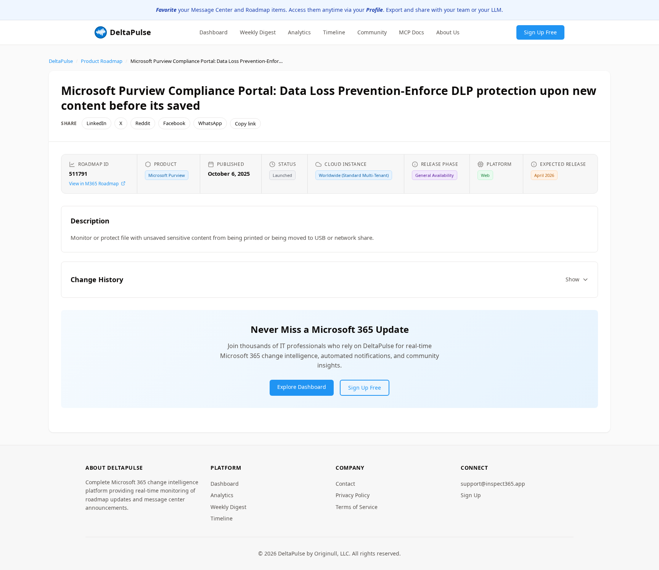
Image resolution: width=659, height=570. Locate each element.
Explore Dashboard (301, 386)
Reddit (142, 123)
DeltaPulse (61, 61)
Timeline (334, 31)
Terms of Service (357, 507)
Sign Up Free (540, 31)
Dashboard (213, 31)
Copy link (245, 123)
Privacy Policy (353, 495)
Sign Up (471, 495)
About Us (448, 31)
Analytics (299, 31)
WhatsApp (210, 123)
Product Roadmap (101, 61)
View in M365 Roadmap (94, 183)
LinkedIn (96, 123)
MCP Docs (411, 31)
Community (372, 31)
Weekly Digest (258, 31)
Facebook (174, 123)
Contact (345, 483)
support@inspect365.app (493, 483)
